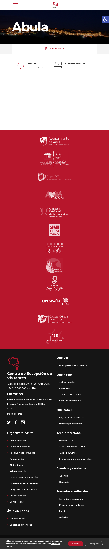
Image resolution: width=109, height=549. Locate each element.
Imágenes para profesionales (75, 459)
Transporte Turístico (70, 394)
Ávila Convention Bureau (72, 446)
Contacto (64, 482)
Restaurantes (17, 459)
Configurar (93, 543)
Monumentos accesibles (24, 477)
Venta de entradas (20, 446)
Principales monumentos (73, 365)
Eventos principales (70, 400)
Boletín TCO (66, 440)
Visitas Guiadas (67, 382)
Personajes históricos (70, 423)
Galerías (63, 517)
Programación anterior (71, 505)
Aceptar (75, 543)
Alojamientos (17, 465)
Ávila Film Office (68, 452)
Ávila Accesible (18, 471)
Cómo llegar (17, 501)
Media (62, 511)
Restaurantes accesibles (24, 483)
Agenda (63, 475)
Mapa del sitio (14, 413)
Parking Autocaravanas (22, 452)
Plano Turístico (18, 440)
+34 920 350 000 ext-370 (21, 388)
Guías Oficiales (18, 495)
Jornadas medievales (71, 499)
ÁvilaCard (64, 388)
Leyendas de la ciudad (71, 417)
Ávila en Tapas (18, 518)
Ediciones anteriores (21, 524)
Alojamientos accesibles (24, 489)
